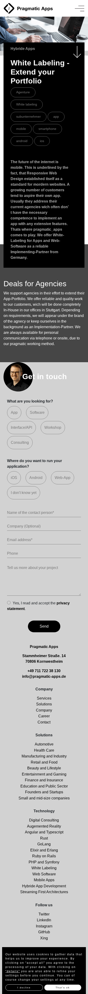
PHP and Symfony (44, 862)
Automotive (44, 744)
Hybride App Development (44, 886)
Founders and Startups (44, 792)
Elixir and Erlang (44, 850)
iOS (14, 477)
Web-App (62, 477)
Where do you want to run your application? (34, 463)
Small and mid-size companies (44, 798)
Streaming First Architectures (44, 891)
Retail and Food (44, 762)
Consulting (20, 442)
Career (44, 716)
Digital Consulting (44, 820)
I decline (24, 987)
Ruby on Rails (44, 856)
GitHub (44, 932)
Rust (44, 838)
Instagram (44, 926)
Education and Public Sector (44, 786)
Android (35, 477)
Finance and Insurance (44, 780)
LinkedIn (44, 920)
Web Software (44, 874)
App (14, 412)
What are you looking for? (30, 401)
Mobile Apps (44, 879)
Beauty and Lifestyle (44, 768)
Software (37, 412)
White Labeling (44, 868)
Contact (44, 722)
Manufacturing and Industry (44, 756)
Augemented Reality (44, 826)
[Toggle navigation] (79, 8)
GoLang (44, 844)
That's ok (63, 987)
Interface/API (21, 427)
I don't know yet (23, 492)
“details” (12, 971)
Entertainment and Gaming (44, 774)
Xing (44, 938)
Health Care (44, 750)
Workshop (52, 427)
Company (44, 710)
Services (44, 698)
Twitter (44, 914)
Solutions (44, 704)
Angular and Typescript (44, 832)
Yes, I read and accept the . (38, 605)
